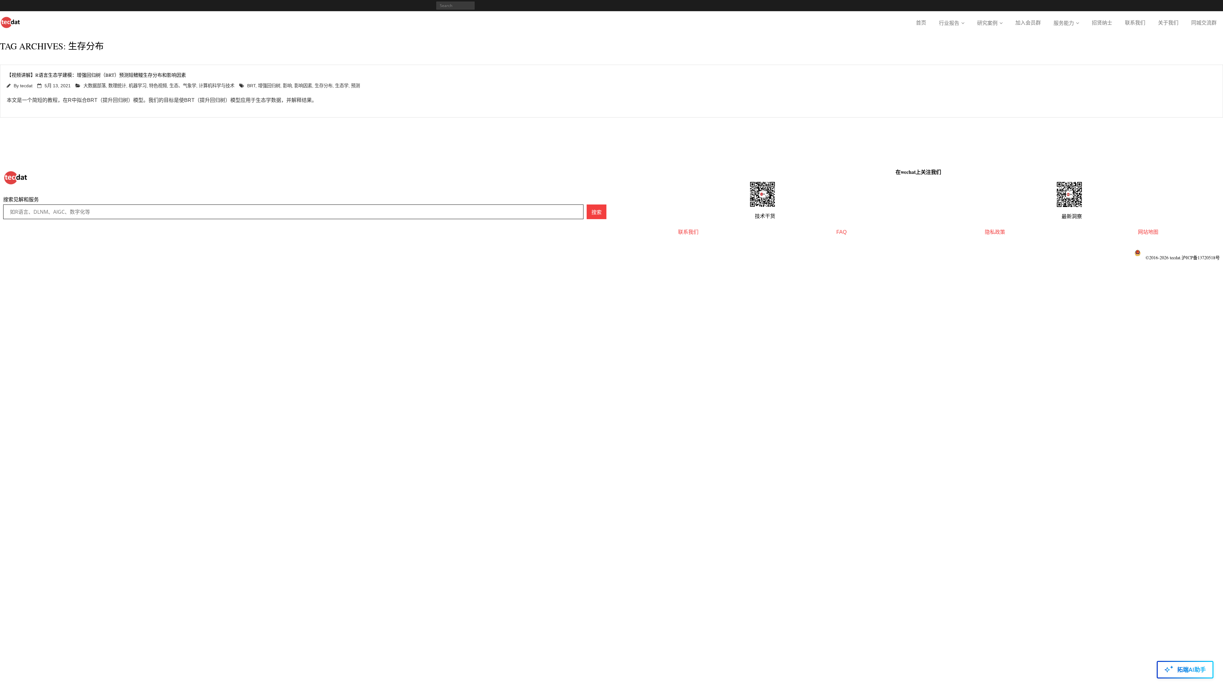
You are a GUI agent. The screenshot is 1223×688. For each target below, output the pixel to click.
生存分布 (324, 85)
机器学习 (138, 85)
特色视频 (158, 85)
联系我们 (1135, 22)
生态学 (341, 85)
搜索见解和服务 (21, 199)
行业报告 (949, 23)
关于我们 (1168, 22)
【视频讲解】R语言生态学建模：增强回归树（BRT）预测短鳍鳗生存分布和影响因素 (96, 75)
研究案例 (987, 23)
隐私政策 (995, 232)
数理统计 (117, 85)
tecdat (26, 85)
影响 (287, 85)
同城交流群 (1204, 22)
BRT (251, 85)
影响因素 (303, 85)
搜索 (596, 212)
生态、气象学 (182, 85)
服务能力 (1064, 23)
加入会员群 (1028, 22)
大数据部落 (94, 85)
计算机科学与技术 (216, 85)
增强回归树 (269, 85)
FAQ (841, 232)
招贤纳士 (1102, 22)
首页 (921, 22)
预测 (355, 85)
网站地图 (1148, 232)
